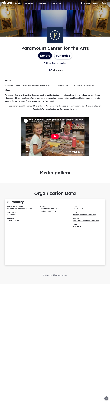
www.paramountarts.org (81, 106)
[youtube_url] (78, 227)
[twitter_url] (80, 227)
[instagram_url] (75, 227)
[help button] (106, 398)
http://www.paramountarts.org (86, 221)
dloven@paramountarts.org (84, 215)
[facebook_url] (73, 227)
